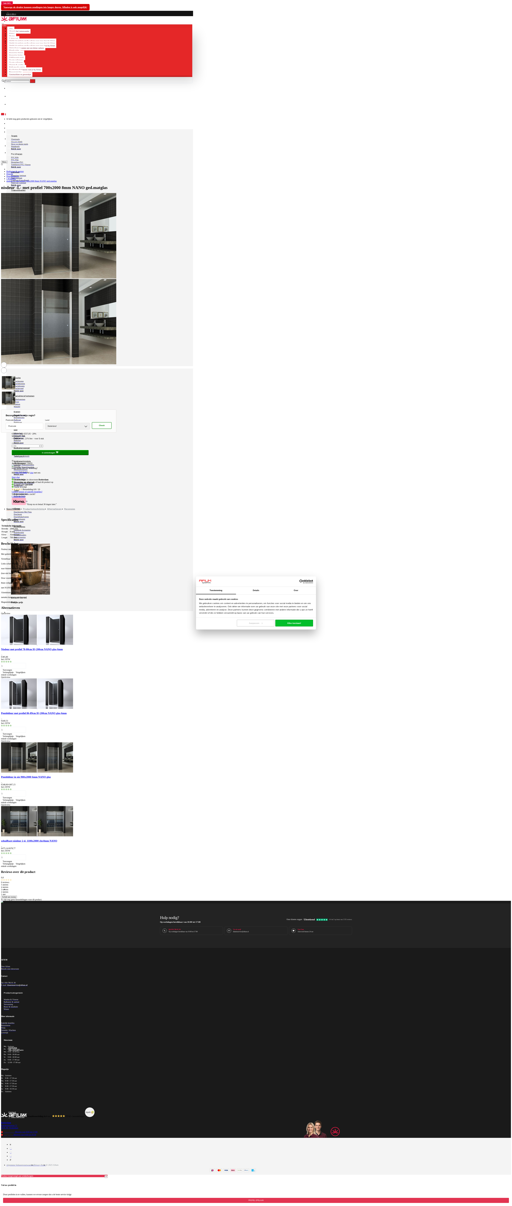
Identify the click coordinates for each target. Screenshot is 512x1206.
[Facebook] (10, 1144)
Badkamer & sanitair (15, 171)
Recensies (69, 509)
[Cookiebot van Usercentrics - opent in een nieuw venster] (301, 582)
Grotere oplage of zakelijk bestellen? (27, 492)
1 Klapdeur (11, 179)
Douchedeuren (12, 176)
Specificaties (13, 509)
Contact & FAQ (18, 496)
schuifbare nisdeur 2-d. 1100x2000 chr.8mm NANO (29, 840)
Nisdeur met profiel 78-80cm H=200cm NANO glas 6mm (32, 649)
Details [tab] (256, 590)
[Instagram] (11, 1148)
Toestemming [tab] (216, 590)
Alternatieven (54, 509)
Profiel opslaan (256, 1200)
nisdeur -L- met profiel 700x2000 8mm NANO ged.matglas (31, 181)
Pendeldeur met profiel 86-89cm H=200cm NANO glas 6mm (34, 713)
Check (102, 425)
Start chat (16, 477)
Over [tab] (296, 590)
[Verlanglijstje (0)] (2, 164)
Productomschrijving (34, 509)
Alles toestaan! (294, 623)
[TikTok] (10, 1160)
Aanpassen (254, 623)
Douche (9, 174)
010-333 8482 (21, 473)
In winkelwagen (49, 453)
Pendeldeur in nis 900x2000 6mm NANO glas (26, 777)
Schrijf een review (9, 897)
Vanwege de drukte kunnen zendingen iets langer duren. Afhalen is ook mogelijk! (45, 7)
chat (31, 473)
